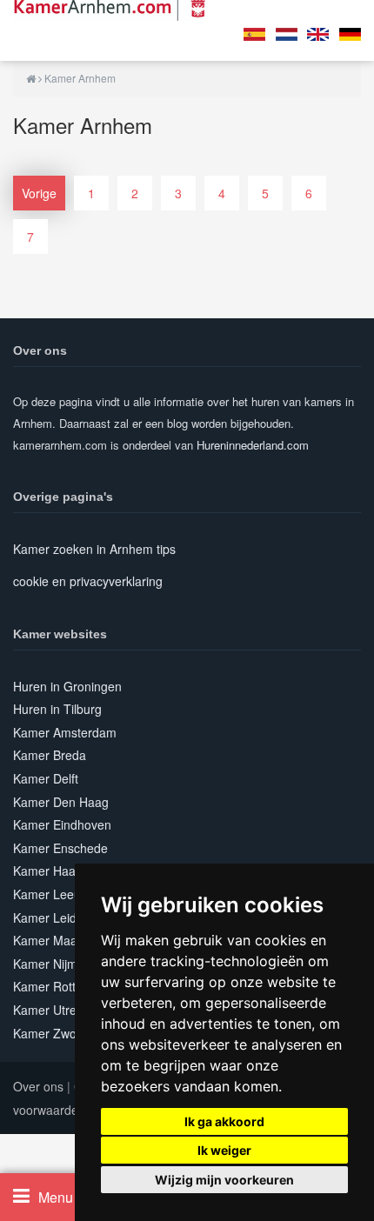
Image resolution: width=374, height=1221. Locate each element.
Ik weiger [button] (224, 1150)
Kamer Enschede (60, 848)
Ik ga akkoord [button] (224, 1121)
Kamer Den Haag (61, 802)
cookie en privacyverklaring (88, 581)
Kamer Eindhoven (62, 824)
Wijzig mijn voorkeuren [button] (224, 1179)
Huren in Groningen (67, 686)
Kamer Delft (45, 778)
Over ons (38, 1086)
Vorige (39, 193)
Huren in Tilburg (57, 708)
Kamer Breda (49, 755)
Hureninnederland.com (253, 445)
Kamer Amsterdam (65, 732)
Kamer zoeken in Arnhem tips (94, 548)
